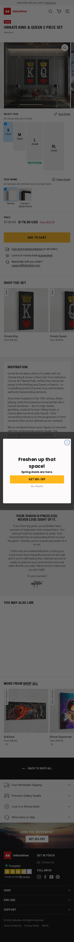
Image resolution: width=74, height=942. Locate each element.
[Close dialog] (67, 442)
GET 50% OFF (37, 479)
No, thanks (37, 486)
